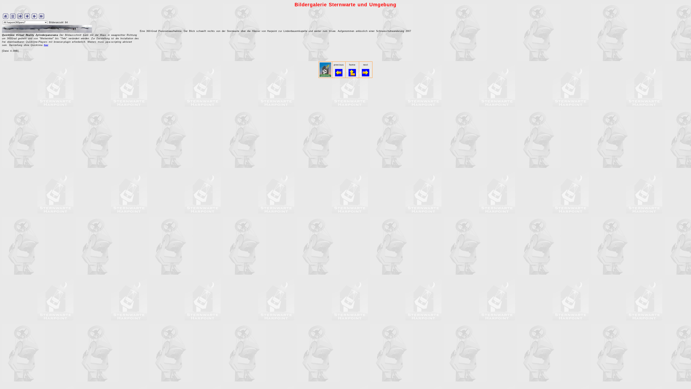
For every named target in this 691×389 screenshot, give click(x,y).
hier (46, 45)
